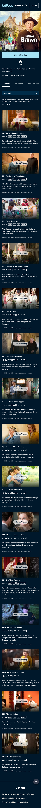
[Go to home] (20, 788)
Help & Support (21, 798)
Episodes (6, 84)
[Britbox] (7, 5)
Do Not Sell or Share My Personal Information (18, 794)
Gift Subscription (8, 798)
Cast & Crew (18, 84)
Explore (18, 5)
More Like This (33, 84)
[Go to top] (36, 781)
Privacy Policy (22, 802)
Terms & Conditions (9, 802)
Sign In (34, 5)
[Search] (26, 5)
